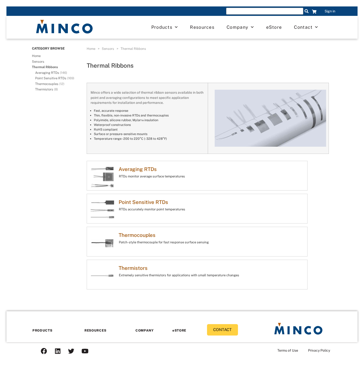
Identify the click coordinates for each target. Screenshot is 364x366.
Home (36, 56)
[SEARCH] (307, 11)
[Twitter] (71, 351)
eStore (274, 27)
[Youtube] (85, 351)
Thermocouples (49, 84)
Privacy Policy (319, 350)
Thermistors (46, 89)
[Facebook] (44, 351)
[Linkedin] (58, 351)
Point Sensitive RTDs (54, 78)
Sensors (38, 61)
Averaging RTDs (51, 73)
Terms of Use (287, 350)
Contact (303, 27)
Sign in (330, 11)
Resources (202, 27)
